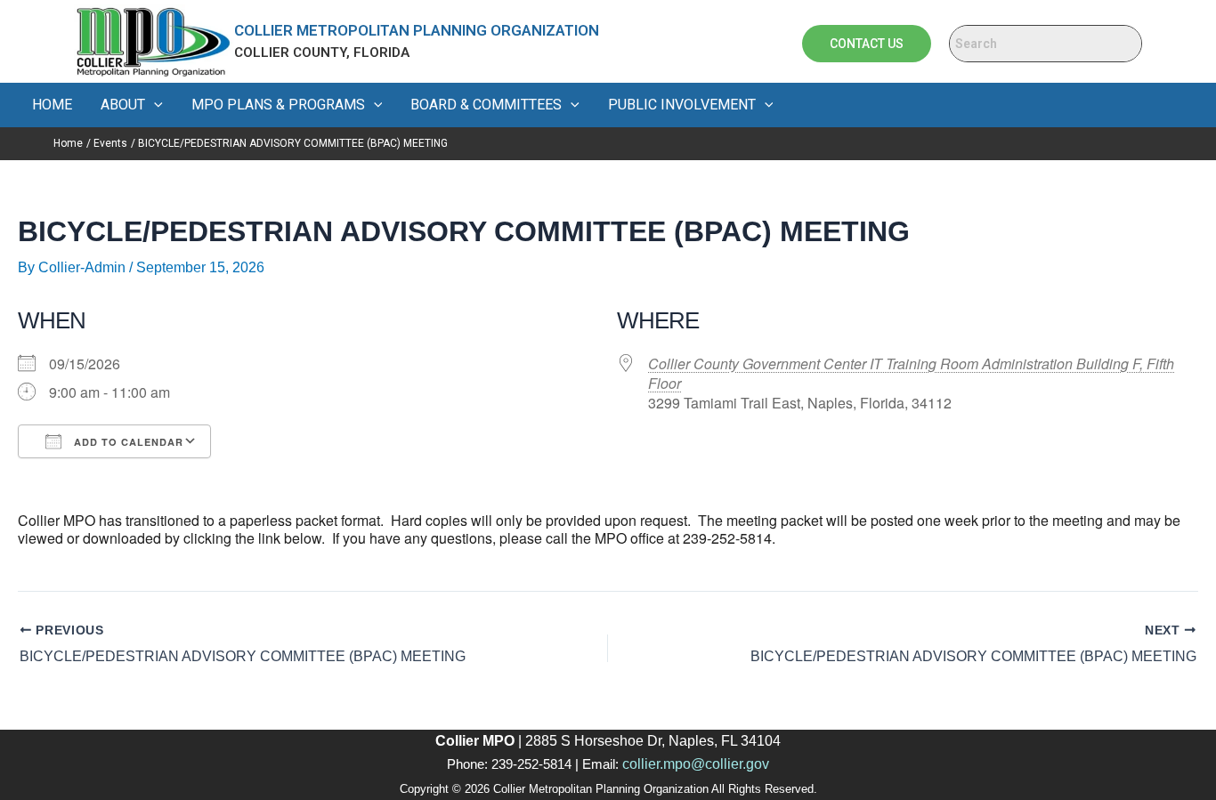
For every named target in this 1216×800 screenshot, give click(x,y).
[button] (154, 105)
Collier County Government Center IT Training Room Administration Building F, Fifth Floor (911, 373)
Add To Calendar (126, 441)
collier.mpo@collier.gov (695, 764)
